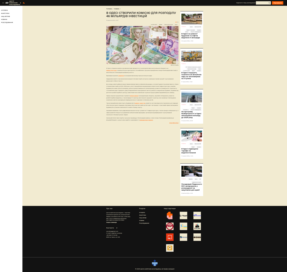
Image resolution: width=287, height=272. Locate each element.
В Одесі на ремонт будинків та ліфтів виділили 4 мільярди (190, 36)
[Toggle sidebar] (3, 3)
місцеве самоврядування (196, 31)
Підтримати (277, 3)
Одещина (199, 70)
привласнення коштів (196, 182)
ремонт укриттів (140, 103)
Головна (109, 8)
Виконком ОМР (198, 26)
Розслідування (125, 3)
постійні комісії (154, 24)
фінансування (134, 95)
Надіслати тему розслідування (246, 2)
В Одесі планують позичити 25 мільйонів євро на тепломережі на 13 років (191, 75)
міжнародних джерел (146, 120)
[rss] (24, 3)
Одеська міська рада (168, 24)
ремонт (187, 31)
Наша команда (111, 222)
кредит (193, 70)
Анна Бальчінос (173, 122)
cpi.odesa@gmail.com (112, 231)
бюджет (160, 24)
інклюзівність (186, 109)
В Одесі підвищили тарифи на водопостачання (189, 151)
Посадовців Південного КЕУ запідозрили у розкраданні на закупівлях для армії (191, 187)
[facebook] (20, 3)
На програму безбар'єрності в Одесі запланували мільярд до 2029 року (191, 114)
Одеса (176, 24)
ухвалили (121, 75)
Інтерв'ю (81, 3)
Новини (113, 3)
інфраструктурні (111, 70)
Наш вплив (103, 3)
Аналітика (92, 3)
